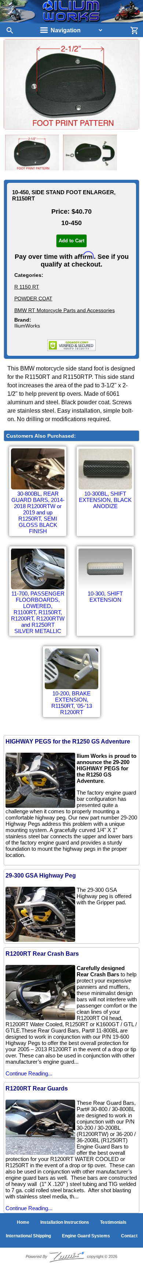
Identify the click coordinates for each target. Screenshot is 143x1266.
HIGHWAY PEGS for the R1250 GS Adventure (68, 741)
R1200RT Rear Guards (37, 1088)
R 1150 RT (26, 287)
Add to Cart (71, 240)
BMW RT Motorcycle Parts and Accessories (64, 310)
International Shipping (28, 1235)
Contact (129, 1235)
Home (23, 1222)
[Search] (7, 30)
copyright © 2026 (71, 1256)
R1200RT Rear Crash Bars (42, 954)
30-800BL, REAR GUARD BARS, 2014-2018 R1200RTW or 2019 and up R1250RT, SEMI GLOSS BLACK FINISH (38, 512)
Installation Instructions (64, 1222)
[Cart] (135, 30)
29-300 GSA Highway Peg (41, 875)
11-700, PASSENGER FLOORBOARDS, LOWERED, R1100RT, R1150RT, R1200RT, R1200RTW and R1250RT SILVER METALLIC (38, 612)
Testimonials (113, 1222)
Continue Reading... (29, 1073)
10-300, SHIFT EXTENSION (105, 596)
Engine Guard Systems (86, 1235)
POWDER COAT (33, 298)
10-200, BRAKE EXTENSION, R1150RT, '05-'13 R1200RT (71, 702)
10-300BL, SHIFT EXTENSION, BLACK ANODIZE (105, 500)
